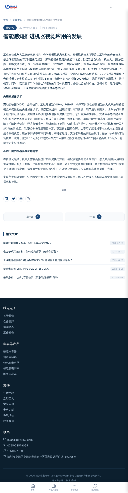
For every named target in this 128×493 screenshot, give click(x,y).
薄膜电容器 (10, 351)
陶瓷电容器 (10, 374)
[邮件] (21, 199)
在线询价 (8, 415)
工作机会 (8, 332)
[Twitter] (14, 199)
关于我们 (8, 315)
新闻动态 (8, 326)
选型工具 (8, 398)
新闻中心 (17, 20)
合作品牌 (8, 321)
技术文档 (8, 393)
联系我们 (8, 421)
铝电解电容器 (11, 368)
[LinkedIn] (6, 199)
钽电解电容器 (11, 362)
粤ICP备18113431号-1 (64, 480)
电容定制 (8, 409)
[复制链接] (28, 199)
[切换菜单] (122, 7)
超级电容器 (10, 357)
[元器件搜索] (111, 7)
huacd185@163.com (20, 439)
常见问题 (8, 404)
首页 (5, 20)
